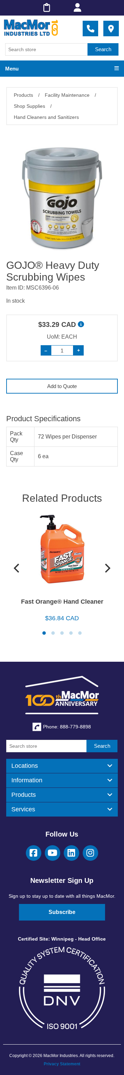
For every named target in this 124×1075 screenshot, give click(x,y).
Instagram (90, 853)
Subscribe (62, 912)
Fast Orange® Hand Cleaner (62, 601)
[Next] (106, 568)
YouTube (52, 853)
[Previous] (17, 568)
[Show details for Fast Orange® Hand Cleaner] (62, 552)
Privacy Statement (62, 1064)
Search (103, 49)
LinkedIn (71, 853)
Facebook (33, 853)
